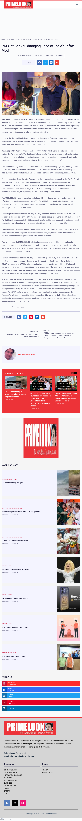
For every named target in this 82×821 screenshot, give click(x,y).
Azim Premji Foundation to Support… (15, 656)
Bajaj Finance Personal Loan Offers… (15, 627)
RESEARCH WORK (11, 780)
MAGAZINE (8, 778)
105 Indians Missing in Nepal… (13, 483)
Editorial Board (48, 772)
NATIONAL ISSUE (14, 39)
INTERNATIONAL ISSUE (13, 775)
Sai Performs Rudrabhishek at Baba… (15, 541)
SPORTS (7, 791)
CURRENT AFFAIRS (14, 382)
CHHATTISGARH (38, 383)
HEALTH (7, 788)
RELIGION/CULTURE (39, 386)
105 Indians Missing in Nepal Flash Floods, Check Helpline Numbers (15, 394)
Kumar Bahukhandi (25, 56)
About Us (45, 770)
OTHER (10, 385)
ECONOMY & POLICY (7, 624)
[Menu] (77, 4)
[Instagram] (23, 803)
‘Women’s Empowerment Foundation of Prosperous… (21, 512)
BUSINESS (4, 595)
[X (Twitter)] (15, 803)
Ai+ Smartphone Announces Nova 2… (15, 598)
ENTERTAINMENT (6, 566)
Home (3, 39)
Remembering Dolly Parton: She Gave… (16, 570)
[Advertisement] (41, 23)
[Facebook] (7, 803)
